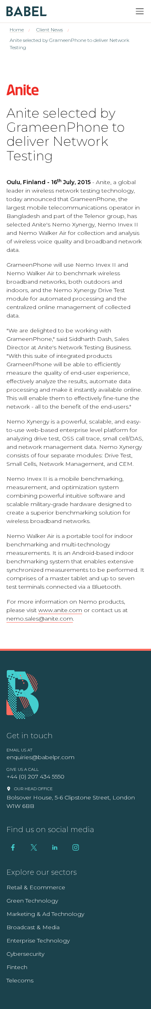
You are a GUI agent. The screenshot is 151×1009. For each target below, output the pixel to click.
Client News (49, 30)
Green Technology (32, 900)
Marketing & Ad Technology (45, 914)
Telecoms (19, 980)
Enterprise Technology (38, 940)
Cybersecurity (25, 953)
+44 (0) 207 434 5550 (35, 776)
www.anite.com (60, 610)
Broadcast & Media (33, 927)
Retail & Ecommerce (35, 887)
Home (17, 30)
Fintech (16, 967)
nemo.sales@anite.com (39, 618)
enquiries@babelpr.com (40, 757)
